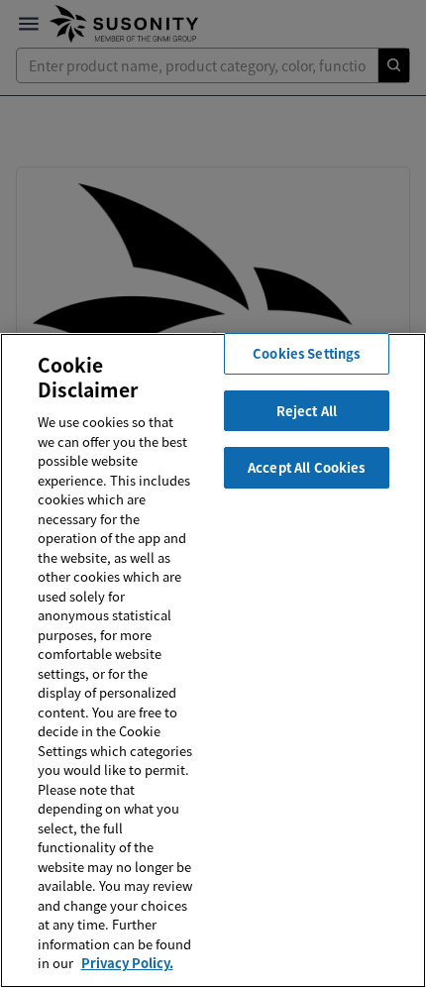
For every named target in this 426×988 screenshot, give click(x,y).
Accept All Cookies (306, 467)
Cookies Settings (306, 353)
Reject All (306, 410)
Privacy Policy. (127, 962)
